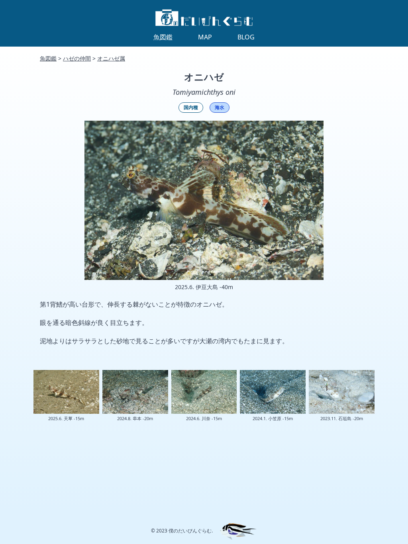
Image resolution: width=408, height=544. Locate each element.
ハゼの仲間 (77, 58)
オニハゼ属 (111, 58)
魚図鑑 (48, 58)
